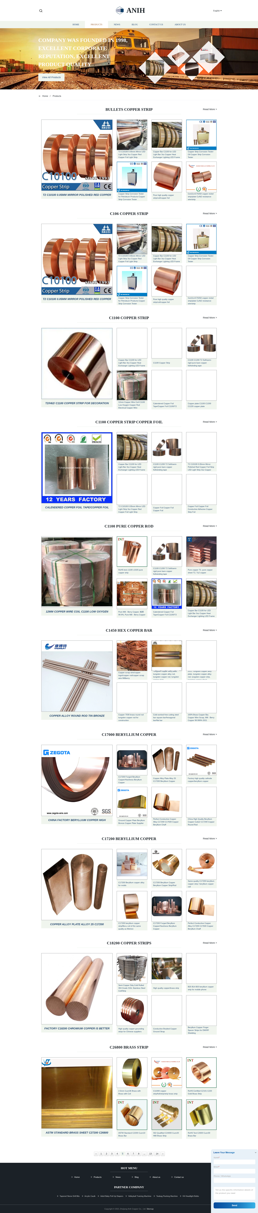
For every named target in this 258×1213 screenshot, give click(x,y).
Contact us (156, 24)
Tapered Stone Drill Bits (70, 1196)
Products (96, 24)
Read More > (210, 109)
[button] (40, 11)
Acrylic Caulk (90, 1196)
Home (76, 24)
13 (150, 1154)
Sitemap (150, 1209)
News (117, 24)
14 (157, 1154)
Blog (135, 24)
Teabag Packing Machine (167, 1196)
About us (180, 24)
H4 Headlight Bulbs (191, 1196)
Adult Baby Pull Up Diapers (111, 1196)
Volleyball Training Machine (139, 1196)
